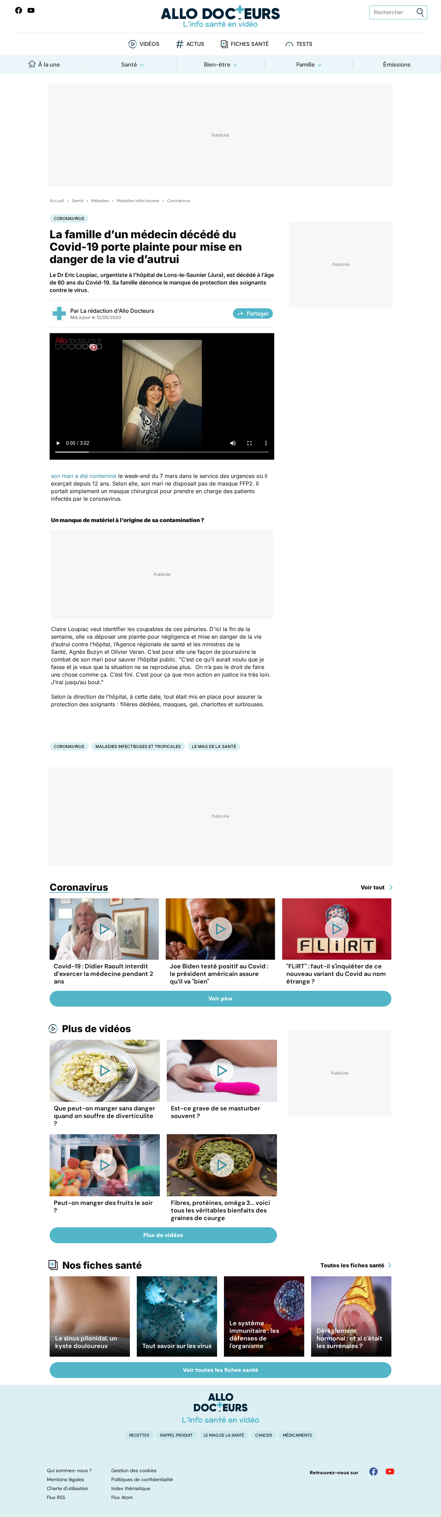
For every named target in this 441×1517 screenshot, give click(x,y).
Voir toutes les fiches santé (220, 1370)
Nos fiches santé (102, 1265)
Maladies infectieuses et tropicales (138, 746)
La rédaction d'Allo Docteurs (117, 310)
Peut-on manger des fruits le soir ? (103, 1207)
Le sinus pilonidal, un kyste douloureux (86, 1342)
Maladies (100, 200)
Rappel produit (176, 1435)
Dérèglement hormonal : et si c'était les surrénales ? (349, 1338)
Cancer (263, 1435)
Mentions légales (65, 1479)
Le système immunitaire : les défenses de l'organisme (254, 1334)
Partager (258, 313)
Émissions (397, 64)
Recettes (139, 1435)
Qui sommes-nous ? (69, 1470)
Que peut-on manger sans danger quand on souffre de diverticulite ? (104, 1116)
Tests (304, 44)
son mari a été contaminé (84, 475)
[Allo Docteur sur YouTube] (390, 1471)
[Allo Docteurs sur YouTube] (31, 10)
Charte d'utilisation (67, 1488)
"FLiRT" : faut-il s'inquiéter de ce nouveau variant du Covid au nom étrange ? (336, 974)
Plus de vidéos (96, 1028)
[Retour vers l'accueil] (220, 16)
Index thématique (130, 1488)
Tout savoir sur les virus (177, 1346)
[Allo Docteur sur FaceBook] (18, 10)
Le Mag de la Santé (214, 746)
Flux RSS (56, 1497)
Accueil (57, 200)
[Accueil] (220, 1408)
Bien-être (217, 64)
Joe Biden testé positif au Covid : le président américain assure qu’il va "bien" (219, 974)
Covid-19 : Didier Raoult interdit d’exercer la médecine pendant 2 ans (103, 974)
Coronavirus (178, 200)
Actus (195, 44)
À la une (49, 64)
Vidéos (150, 44)
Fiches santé (250, 44)
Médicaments (297, 1435)
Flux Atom (122, 1497)
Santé (129, 64)
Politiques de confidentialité (142, 1479)
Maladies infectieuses (138, 200)
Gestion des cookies (133, 1470)
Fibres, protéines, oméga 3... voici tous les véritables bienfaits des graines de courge (220, 1210)
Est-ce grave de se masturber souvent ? (215, 1112)
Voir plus (220, 998)
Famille (305, 64)
